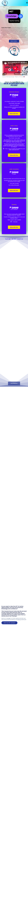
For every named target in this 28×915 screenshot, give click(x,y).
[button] (27, 3)
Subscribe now (14, 113)
